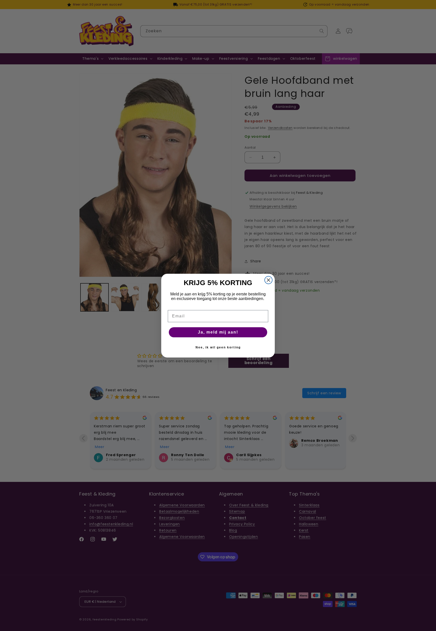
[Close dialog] (268, 280)
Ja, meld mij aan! (218, 332)
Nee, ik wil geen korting (218, 347)
